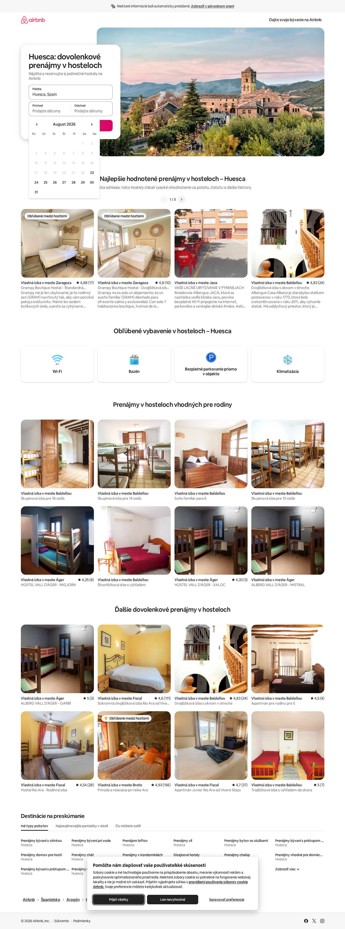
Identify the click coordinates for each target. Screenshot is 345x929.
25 (45, 182)
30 (92, 182)
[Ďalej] (181, 199)
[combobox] (70, 94)
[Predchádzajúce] (164, 199)
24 (36, 182)
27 (64, 182)
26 (55, 182)
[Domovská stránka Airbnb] (33, 19)
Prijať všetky (118, 899)
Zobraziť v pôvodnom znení (212, 6)
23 (92, 173)
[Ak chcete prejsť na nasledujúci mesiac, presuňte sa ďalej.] (91, 124)
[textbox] (49, 111)
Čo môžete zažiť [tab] (128, 826)
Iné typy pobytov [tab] (34, 826)
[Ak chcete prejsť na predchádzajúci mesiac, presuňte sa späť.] (37, 124)
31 (36, 192)
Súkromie (61, 921)
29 (83, 182)
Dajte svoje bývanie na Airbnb (295, 19)
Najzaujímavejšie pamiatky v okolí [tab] (82, 826)
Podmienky (81, 921)
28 (73, 182)
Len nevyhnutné (172, 899)
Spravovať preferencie (226, 899)
